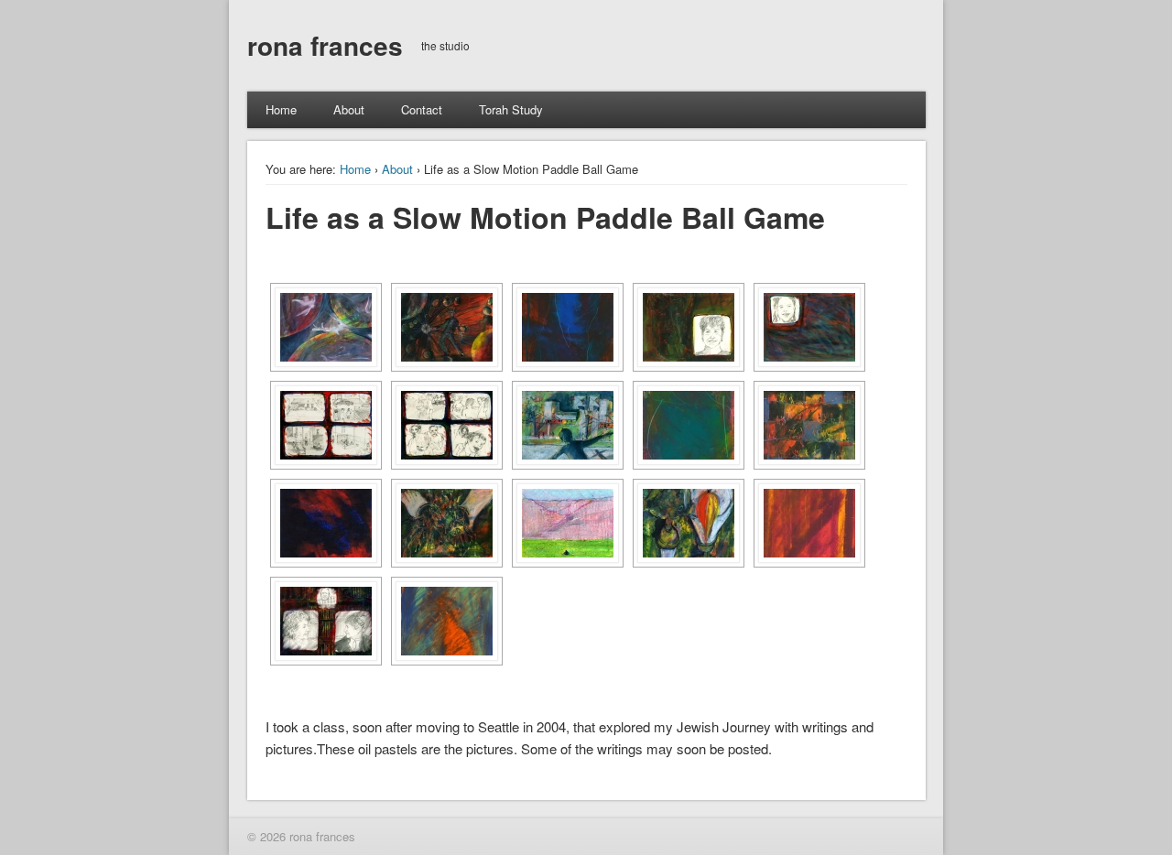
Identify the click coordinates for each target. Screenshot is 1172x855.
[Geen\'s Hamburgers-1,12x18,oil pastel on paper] (326, 425)
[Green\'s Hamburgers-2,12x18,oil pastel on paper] (447, 425)
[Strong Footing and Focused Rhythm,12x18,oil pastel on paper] (447, 327)
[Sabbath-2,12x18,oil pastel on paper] (809, 523)
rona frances (325, 45)
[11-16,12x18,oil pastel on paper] (809, 425)
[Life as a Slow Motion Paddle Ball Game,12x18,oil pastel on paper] (326, 327)
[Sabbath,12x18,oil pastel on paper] (688, 523)
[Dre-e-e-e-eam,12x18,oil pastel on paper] (567, 425)
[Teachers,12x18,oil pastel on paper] (326, 621)
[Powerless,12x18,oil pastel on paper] (447, 523)
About (348, 109)
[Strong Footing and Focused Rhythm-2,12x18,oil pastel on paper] (567, 327)
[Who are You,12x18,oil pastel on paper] (688, 327)
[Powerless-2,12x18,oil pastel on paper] (326, 523)
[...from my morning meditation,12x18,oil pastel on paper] (567, 523)
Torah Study (511, 109)
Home (281, 109)
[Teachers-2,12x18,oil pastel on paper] (447, 621)
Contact (421, 109)
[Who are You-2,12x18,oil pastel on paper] (809, 327)
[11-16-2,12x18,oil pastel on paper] (688, 425)
